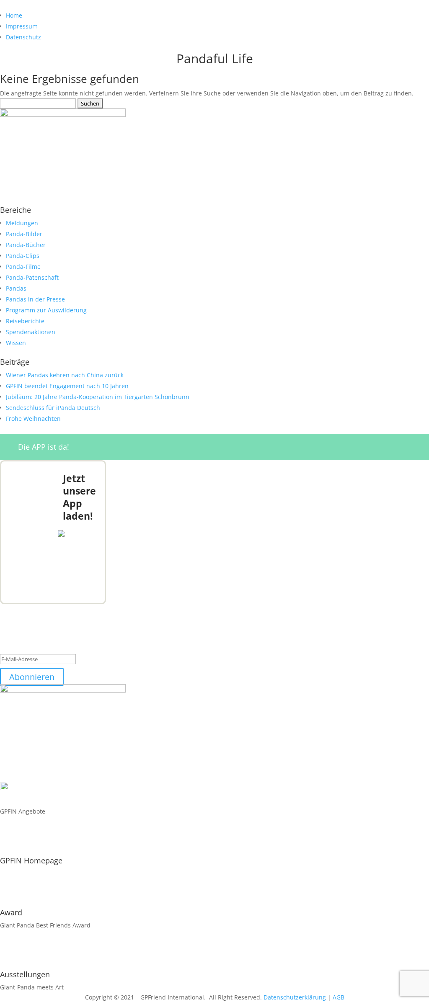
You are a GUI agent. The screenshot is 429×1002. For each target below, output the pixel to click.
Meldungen (22, 223)
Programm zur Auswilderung (46, 310)
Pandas (16, 288)
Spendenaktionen (30, 332)
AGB (338, 997)
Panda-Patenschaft (32, 277)
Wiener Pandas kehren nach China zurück (65, 375)
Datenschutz (23, 37)
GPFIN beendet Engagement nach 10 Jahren (67, 386)
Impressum (22, 26)
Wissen (16, 343)
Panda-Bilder (24, 234)
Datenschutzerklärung (295, 997)
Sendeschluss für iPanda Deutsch (53, 408)
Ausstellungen (25, 974)
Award (11, 912)
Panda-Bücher (26, 245)
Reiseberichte (25, 321)
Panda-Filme (23, 266)
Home (14, 15)
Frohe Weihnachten (33, 418)
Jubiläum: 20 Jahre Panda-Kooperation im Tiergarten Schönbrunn (97, 397)
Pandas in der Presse (35, 299)
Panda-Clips (22, 256)
